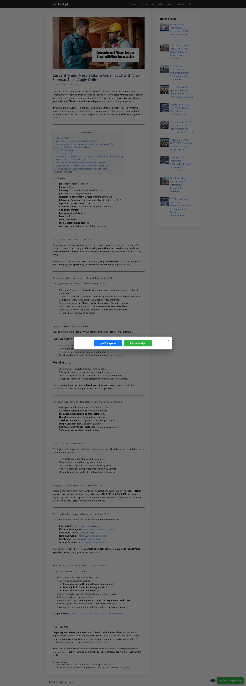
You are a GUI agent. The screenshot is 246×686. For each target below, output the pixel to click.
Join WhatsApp (138, 343)
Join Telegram (108, 343)
